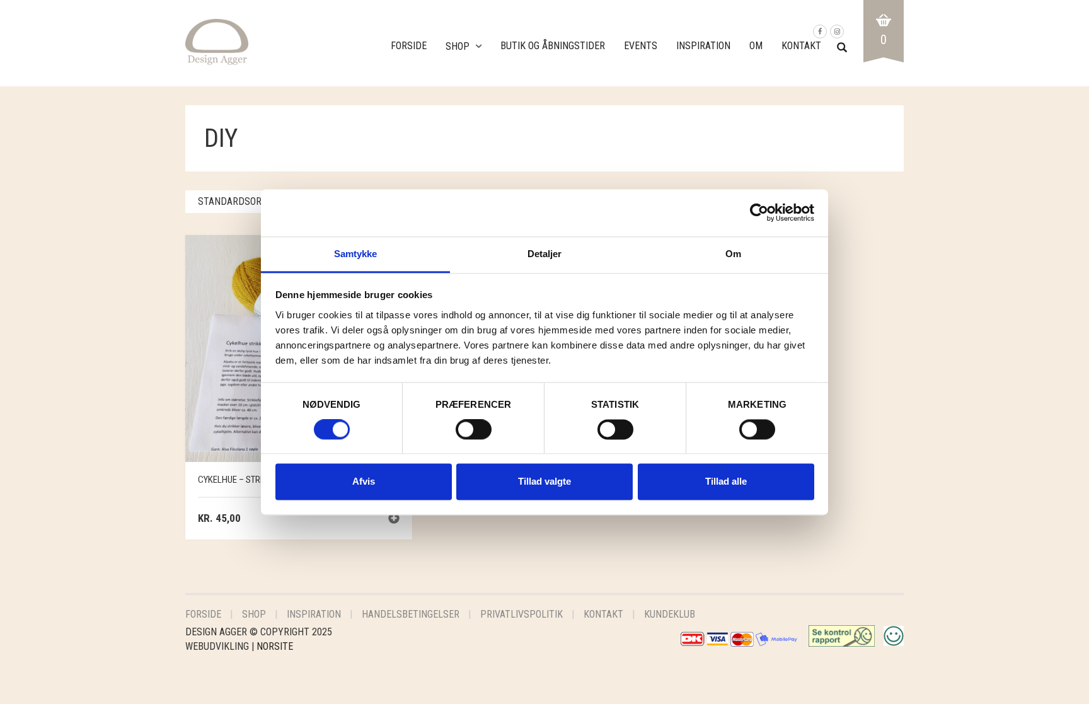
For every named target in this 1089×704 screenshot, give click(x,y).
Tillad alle (726, 481)
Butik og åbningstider (552, 46)
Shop (458, 46)
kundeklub (669, 614)
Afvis (363, 481)
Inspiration (703, 46)
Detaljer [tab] (544, 253)
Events (640, 46)
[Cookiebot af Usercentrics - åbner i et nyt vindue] (759, 212)
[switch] (474, 432)
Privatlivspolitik (521, 614)
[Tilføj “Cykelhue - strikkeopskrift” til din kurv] (394, 520)
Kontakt (801, 46)
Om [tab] (733, 253)
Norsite (274, 646)
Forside (409, 46)
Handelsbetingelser (410, 614)
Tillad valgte (544, 481)
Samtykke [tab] (355, 253)
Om (756, 46)
